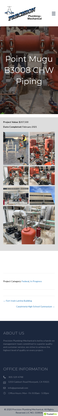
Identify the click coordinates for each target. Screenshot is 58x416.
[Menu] (54, 13)
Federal (25, 281)
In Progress (36, 281)
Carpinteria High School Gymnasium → (35, 306)
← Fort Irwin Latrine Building (17, 300)
